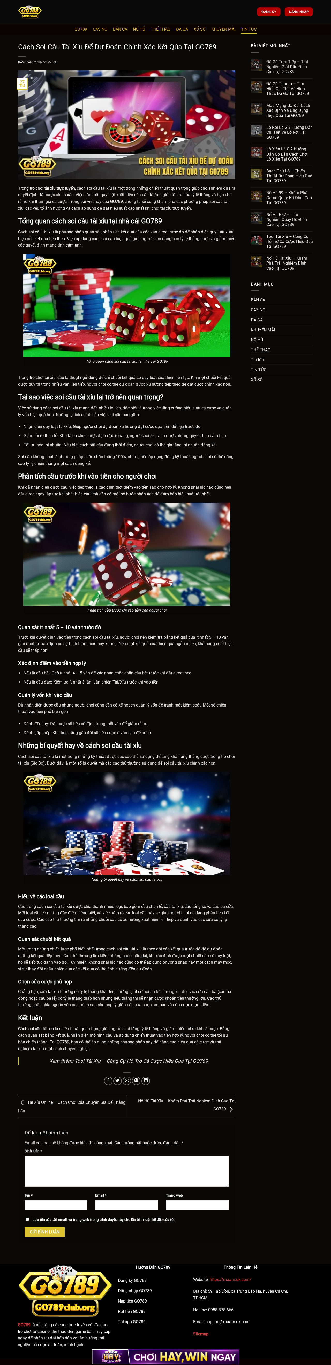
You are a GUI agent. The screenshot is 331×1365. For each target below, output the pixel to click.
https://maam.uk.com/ (230, 1279)
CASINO (100, 29)
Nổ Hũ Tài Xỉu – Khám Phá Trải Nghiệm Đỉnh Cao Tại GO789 (286, 263)
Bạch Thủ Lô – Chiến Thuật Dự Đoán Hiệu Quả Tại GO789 (289, 176)
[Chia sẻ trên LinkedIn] (145, 1081)
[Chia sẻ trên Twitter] (117, 1081)
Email (100, 1195)
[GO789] (44, 12)
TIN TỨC (249, 29)
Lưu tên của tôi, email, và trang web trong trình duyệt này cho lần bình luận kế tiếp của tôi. (104, 1220)
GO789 (80, 29)
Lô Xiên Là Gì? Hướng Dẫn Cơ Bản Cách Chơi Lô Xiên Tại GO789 (287, 154)
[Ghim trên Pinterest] (136, 1081)
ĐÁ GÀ (182, 29)
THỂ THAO (160, 29)
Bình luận (33, 1151)
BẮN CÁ (120, 29)
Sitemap (200, 1333)
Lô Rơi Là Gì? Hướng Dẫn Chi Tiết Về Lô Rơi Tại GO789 (289, 132)
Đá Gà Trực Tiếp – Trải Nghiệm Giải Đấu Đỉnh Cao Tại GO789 (287, 66)
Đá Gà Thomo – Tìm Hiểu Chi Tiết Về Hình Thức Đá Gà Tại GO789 (287, 88)
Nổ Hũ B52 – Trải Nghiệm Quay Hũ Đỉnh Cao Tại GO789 (286, 219)
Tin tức (257, 359)
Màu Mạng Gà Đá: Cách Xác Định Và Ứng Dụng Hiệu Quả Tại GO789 (288, 110)
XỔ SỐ (200, 29)
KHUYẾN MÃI (223, 29)
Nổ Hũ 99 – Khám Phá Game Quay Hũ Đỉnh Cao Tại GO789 (289, 198)
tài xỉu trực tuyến (59, 188)
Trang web (174, 1195)
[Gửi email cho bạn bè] (127, 1081)
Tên (29, 1195)
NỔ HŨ (139, 29)
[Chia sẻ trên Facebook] (108, 1081)
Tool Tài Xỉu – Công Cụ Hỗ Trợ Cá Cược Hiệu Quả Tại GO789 (141, 1061)
